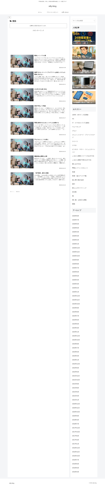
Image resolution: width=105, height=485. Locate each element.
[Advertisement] (38, 42)
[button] (94, 20)
